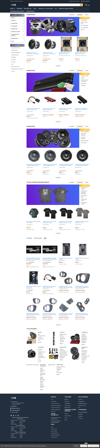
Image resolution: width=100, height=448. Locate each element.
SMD (12, 64)
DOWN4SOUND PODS (15, 47)
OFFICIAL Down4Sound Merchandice (38, 182)
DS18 (39, 340)
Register (88, 1)
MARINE (82, 77)
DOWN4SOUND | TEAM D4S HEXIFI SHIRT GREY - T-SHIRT (82, 222)
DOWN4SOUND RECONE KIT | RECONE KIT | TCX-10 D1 (64, 53)
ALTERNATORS (14, 23)
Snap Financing (68, 415)
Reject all (83, 446)
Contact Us (53, 411)
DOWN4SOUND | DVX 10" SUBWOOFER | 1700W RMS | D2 (49, 53)
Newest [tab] (86, 14)
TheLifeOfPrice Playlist (55, 435)
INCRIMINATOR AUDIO (82, 403)
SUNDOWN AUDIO (15, 54)
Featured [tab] (29, 238)
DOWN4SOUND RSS (30, 11)
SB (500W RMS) (84, 20)
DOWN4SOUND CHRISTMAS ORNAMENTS (84, 192)
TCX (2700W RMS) (84, 27)
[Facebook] (11, 415)
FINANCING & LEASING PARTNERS (66, 8)
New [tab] (45, 238)
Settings (76, 446)
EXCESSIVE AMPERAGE (15, 52)
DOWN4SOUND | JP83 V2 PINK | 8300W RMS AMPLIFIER (49, 109)
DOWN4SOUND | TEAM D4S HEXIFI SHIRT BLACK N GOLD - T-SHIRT (66, 222)
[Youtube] (13, 415)
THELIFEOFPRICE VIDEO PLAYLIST (17, 11)
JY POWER (80, 418)
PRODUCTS (13, 20)
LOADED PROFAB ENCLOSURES (42, 378)
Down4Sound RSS (54, 433)
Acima (66, 417)
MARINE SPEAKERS (85, 140)
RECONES (83, 29)
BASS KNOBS (40, 354)
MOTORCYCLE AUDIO (15, 31)
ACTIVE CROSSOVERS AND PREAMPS (41, 352)
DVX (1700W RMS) (84, 25)
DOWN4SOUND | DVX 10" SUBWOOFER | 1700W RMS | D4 (33, 53)
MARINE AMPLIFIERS (63, 352)
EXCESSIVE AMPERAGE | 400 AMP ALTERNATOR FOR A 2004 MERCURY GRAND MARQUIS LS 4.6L (50, 259)
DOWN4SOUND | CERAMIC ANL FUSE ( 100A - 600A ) (33, 287)
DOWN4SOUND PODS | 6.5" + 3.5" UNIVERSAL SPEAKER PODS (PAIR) (65, 287)
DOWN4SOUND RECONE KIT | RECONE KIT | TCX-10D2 (80, 53)
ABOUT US (12, 8)
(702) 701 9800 (15, 412)
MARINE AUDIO (14, 28)
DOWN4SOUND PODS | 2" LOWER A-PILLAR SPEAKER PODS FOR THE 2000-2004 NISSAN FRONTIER (66, 314)
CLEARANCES (19, 8)
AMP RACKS (40, 349)
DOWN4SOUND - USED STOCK (17, 68)
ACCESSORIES (14, 26)
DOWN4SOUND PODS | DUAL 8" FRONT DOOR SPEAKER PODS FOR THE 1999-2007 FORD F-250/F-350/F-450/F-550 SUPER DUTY (33, 314)
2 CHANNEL (83, 85)
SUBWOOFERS (62, 338)
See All (39, 342)
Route (12, 41)
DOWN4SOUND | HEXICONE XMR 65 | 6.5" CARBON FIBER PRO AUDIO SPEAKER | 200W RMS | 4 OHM (82, 165)
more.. (79, 407)
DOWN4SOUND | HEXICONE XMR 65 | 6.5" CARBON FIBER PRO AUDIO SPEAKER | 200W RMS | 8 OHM (66, 165)
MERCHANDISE (14, 38)
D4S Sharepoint (54, 437)
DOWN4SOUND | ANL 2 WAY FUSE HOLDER (82, 259)
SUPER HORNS (84, 142)
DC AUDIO (13, 61)
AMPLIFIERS (62, 337)
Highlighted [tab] (79, 14)
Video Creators (54, 429)
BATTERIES (62, 341)
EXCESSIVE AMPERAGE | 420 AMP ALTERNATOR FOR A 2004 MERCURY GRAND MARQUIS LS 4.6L (33, 259)
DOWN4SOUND (14, 50)
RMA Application (27, 8)
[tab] (31, 14)
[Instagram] (18, 415)
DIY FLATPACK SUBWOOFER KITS (42, 374)
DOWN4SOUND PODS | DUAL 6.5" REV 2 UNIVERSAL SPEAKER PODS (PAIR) (82, 287)
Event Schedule (54, 431)
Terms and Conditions (55, 407)
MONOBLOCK (83, 83)
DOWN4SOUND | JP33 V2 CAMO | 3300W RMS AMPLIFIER (65, 109)
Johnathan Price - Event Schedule (45, 8)
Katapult (66, 413)
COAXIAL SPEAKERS (85, 131)
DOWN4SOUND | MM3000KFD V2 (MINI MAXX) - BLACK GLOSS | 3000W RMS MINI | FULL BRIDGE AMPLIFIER (81, 109)
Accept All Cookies (93, 446)
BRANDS (13, 17)
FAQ (56, 8)
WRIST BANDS (59, 372)
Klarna (66, 419)
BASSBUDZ (59, 369)
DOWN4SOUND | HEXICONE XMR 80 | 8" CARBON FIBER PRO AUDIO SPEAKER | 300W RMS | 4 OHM (34, 165)
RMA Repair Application (55, 409)
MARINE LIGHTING (63, 353)
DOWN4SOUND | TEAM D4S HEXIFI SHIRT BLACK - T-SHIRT (49, 222)
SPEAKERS (62, 340)
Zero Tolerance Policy (55, 403)
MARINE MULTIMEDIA (64, 355)
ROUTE (34, 8)
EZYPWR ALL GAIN (84, 75)
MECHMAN (13, 57)
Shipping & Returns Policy (56, 405)
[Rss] (16, 415)
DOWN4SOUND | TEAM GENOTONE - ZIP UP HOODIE (34, 222)
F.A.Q (52, 399)
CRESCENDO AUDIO (15, 66)
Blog (52, 427)
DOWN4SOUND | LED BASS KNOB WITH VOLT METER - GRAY (33, 109)
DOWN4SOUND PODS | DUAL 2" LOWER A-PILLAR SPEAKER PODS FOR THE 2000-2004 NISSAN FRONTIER (81, 314)
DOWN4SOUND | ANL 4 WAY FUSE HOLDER (65, 259)
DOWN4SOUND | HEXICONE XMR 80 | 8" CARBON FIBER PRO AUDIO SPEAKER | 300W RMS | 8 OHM (50, 165)
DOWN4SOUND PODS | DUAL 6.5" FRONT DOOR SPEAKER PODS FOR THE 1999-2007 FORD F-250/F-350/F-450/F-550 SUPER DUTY (50, 314)
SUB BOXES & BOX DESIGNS (15, 35)
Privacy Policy (53, 401)
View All (12, 71)
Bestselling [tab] (71, 14)
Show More (58, 65)
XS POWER (13, 59)
